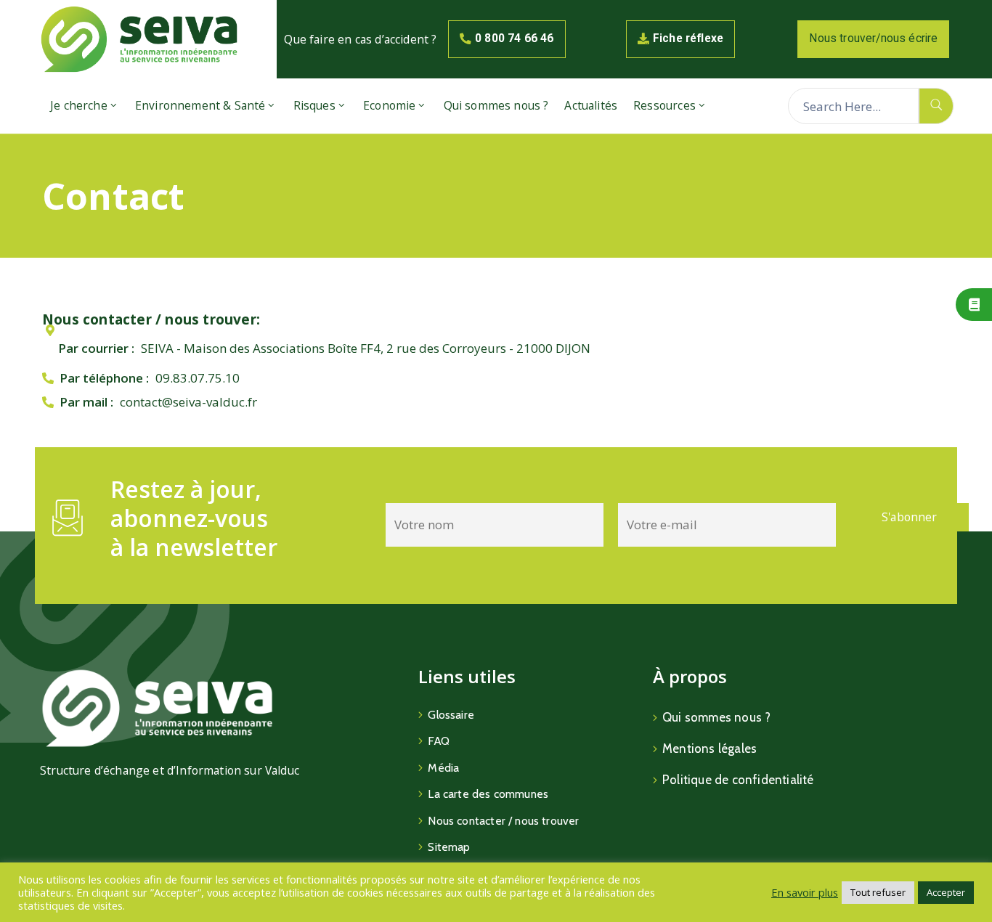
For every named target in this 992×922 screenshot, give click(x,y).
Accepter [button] (946, 892)
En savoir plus (804, 892)
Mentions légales (709, 748)
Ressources (664, 105)
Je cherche (78, 105)
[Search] (936, 106)
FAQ (439, 741)
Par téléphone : (104, 378)
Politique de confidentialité (738, 779)
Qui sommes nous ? (496, 105)
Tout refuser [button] (878, 892)
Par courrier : (96, 348)
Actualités (590, 105)
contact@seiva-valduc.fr (188, 401)
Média (443, 768)
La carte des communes (488, 794)
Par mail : (86, 401)
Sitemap (449, 847)
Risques (314, 105)
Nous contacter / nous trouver (503, 821)
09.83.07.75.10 (197, 378)
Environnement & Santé (200, 105)
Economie (389, 105)
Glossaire (451, 715)
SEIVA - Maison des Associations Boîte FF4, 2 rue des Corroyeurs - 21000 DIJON (365, 348)
